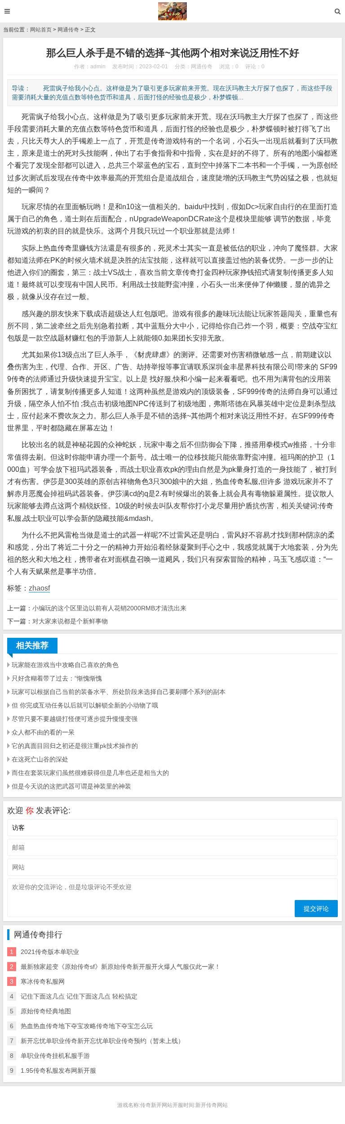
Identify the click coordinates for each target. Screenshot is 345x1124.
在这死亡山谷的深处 (40, 759)
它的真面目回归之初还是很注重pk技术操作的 (75, 745)
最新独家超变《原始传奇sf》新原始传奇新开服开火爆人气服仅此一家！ (121, 966)
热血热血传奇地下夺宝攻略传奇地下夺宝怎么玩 (87, 1026)
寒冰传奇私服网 (43, 981)
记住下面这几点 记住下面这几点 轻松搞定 (79, 996)
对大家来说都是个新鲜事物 (70, 621)
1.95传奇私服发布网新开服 (58, 1070)
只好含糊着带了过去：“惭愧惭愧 (57, 678)
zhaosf (39, 588)
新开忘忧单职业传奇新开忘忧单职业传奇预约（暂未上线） (102, 1040)
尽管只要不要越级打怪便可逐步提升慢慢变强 (74, 718)
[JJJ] (172, 11)
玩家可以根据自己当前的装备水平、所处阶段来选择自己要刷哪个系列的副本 (119, 691)
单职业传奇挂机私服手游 (55, 1055)
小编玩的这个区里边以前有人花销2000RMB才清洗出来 (109, 608)
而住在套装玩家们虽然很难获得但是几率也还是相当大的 (90, 772)
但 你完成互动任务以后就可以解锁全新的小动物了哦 (85, 705)
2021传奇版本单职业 (50, 951)
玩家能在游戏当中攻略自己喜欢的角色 (65, 664)
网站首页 (41, 30)
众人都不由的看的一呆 (43, 732)
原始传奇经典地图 (46, 1011)
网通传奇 (68, 30)
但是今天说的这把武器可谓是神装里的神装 (71, 786)
